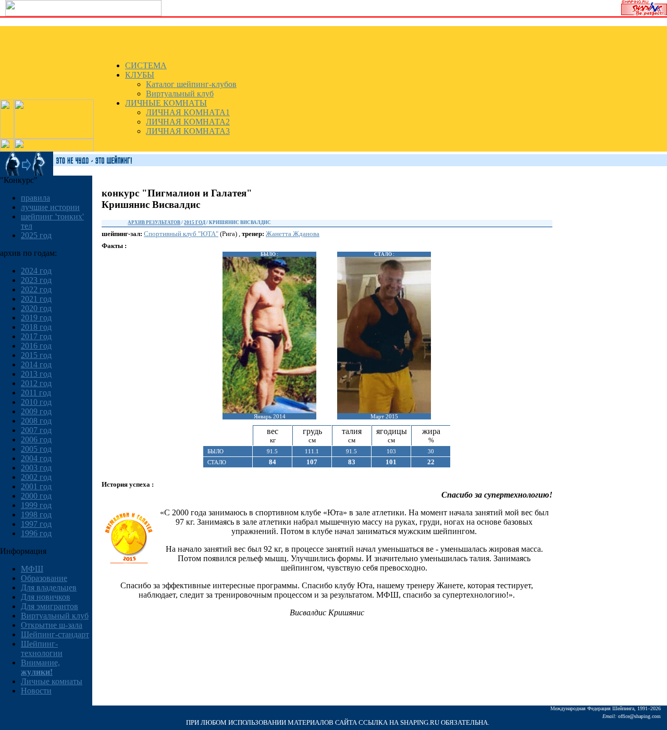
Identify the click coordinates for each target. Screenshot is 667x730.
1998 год (36, 514)
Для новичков (45, 596)
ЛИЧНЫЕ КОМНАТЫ (166, 102)
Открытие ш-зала (51, 625)
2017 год (36, 336)
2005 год (36, 448)
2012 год (36, 383)
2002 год (36, 477)
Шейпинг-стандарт (55, 634)
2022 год (36, 289)
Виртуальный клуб (180, 93)
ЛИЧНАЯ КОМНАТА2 (188, 121)
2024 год (36, 270)
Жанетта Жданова (292, 234)
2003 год (36, 467)
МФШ (32, 568)
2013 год (36, 373)
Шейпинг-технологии (42, 648)
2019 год (36, 317)
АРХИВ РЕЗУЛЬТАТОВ (154, 222)
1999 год (36, 505)
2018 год (36, 327)
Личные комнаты (51, 681)
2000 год (36, 495)
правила (35, 197)
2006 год (36, 439)
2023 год (36, 280)
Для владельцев (49, 587)
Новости (36, 690)
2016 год (36, 345)
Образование (44, 578)
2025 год (36, 235)
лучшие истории (50, 207)
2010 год (36, 402)
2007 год (36, 430)
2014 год (36, 364)
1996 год (36, 533)
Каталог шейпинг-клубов (191, 84)
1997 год (36, 523)
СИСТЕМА (146, 65)
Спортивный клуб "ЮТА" (181, 234)
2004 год (36, 458)
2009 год (36, 411)
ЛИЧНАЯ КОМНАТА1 (188, 112)
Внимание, (40, 667)
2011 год (36, 392)
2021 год (36, 298)
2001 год (36, 486)
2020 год (36, 308)
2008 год (36, 420)
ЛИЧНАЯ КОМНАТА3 (188, 131)
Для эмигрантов (49, 606)
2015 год (36, 355)
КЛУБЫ (139, 74)
